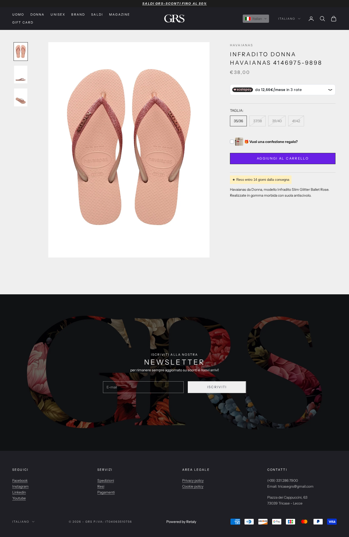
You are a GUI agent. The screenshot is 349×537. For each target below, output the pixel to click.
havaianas (241, 45)
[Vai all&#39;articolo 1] (21, 51)
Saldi (97, 14)
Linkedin (19, 492)
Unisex (58, 14)
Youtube (19, 498)
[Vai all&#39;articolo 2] (21, 74)
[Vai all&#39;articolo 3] (21, 97)
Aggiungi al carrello (283, 158)
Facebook (20, 480)
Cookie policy (192, 486)
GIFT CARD (22, 22)
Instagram (20, 486)
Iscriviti (217, 387)
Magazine (119, 14)
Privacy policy (193, 480)
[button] (256, 19)
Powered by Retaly (181, 521)
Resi (100, 486)
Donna (37, 14)
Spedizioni (105, 480)
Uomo (18, 14)
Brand (78, 14)
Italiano (286, 18)
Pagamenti (106, 492)
